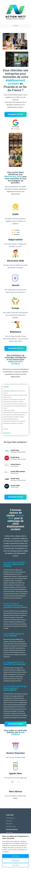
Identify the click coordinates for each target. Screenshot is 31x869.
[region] (15, 851)
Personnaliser (15, 860)
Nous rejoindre (9, 832)
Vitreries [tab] (5, 429)
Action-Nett (10, 815)
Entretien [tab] (6, 387)
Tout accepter (15, 856)
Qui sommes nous (10, 818)
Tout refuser (15, 865)
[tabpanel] (15, 408)
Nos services (9, 820)
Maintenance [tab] (7, 433)
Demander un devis (11, 826)
